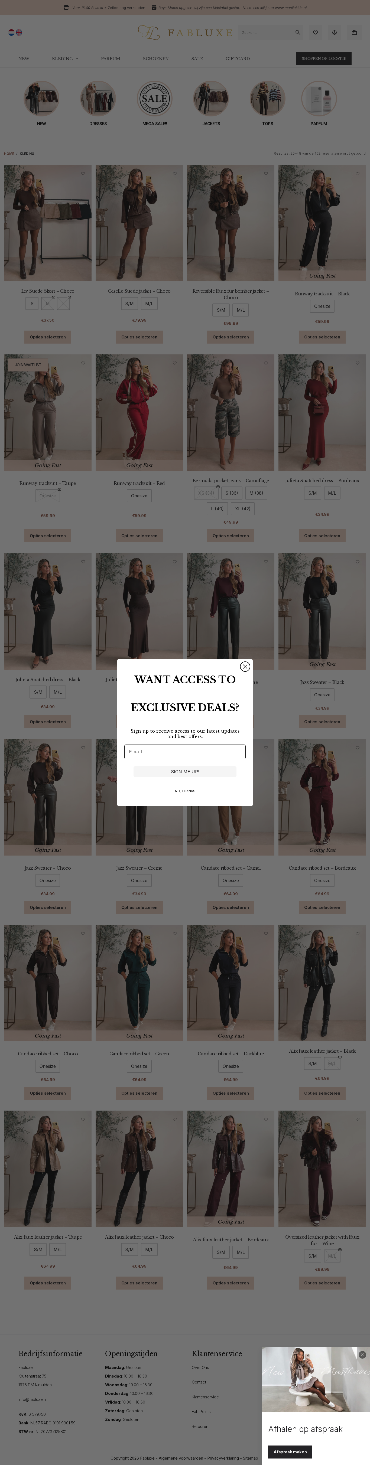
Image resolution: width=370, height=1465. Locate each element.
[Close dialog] (245, 666)
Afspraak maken (290, 1451)
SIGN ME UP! (185, 771)
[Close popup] (362, 1355)
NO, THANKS (185, 791)
